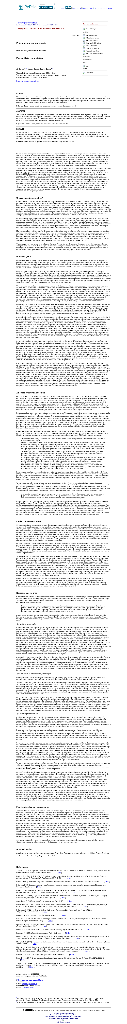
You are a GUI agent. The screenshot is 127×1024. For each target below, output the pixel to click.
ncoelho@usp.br (28, 987)
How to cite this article (93, 43)
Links (59, 873)
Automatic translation (93, 51)
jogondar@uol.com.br (29, 984)
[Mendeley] (84, 66)
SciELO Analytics (91, 29)
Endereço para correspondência (27, 81)
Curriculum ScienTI (92, 48)
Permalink (89, 73)
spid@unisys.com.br (63, 1022)
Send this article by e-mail (94, 53)
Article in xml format (92, 38)
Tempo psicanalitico (26, 22)
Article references (92, 40)
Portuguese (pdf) (91, 35)
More (87, 66)
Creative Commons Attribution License (93, 1010)
